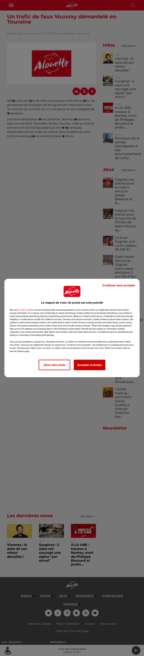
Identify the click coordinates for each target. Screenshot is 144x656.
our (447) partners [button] (26, 309)
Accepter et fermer (89, 365)
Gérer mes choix (54, 365)
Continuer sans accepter (118, 285)
